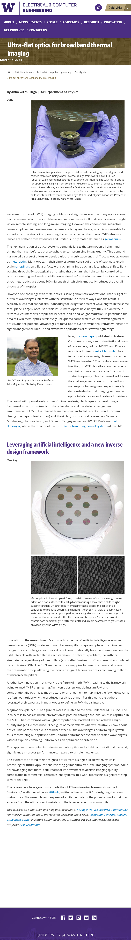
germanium (113, 239)
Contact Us (38, 30)
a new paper (87, 336)
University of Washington (39, 9)
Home (9, 71)
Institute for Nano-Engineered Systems (82, 426)
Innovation (113, 22)
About (9, 22)
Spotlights (80, 72)
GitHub (54, 792)
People (52, 22)
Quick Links (115, 7)
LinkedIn (95, 917)
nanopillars (22, 266)
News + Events (30, 22)
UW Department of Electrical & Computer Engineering (43, 72)
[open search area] (98, 7)
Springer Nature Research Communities (102, 810)
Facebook (64, 917)
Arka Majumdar (106, 351)
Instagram (79, 917)
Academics (70, 22)
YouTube (87, 917)
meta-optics (19, 261)
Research (91, 22)
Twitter (72, 917)
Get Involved (14, 30)
